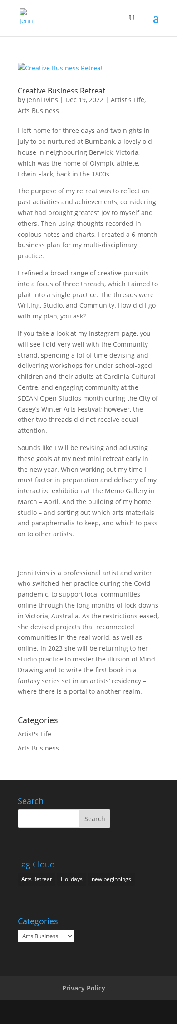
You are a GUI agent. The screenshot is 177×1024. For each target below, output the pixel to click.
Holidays (72, 879)
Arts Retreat (36, 879)
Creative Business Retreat (61, 91)
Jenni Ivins (42, 99)
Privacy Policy (83, 988)
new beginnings (111, 879)
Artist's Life (127, 99)
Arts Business (38, 110)
